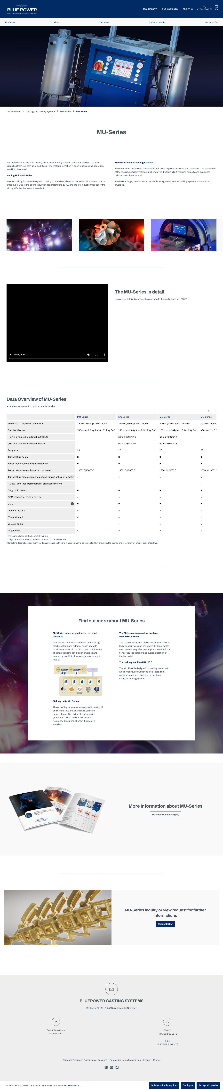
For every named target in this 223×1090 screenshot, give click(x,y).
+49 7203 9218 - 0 (167, 1033)
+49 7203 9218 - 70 (167, 1044)
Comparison (104, 22)
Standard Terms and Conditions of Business (85, 1060)
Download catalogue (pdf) (165, 814)
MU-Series (10, 22)
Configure (188, 1085)
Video (56, 22)
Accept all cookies (208, 1085)
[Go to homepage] (22, 9)
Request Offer (211, 22)
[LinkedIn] (106, 1067)
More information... (72, 1085)
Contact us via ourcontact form (56, 1032)
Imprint (147, 1060)
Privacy (157, 1060)
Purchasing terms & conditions (125, 1060)
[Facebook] (117, 1067)
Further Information (157, 22)
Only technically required (164, 1085)
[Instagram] (111, 1067)
